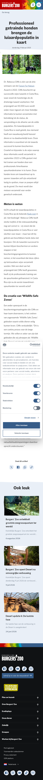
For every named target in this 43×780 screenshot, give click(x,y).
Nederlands (12, 764)
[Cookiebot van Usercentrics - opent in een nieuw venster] (30, 344)
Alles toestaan (21, 425)
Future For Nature (26, 85)
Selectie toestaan (21, 433)
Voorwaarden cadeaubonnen (14, 751)
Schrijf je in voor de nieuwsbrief (16, 675)
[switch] (36, 393)
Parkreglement (9, 748)
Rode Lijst (31, 213)
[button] (38, 4)
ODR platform (8, 758)
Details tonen (30, 418)
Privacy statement (10, 755)
